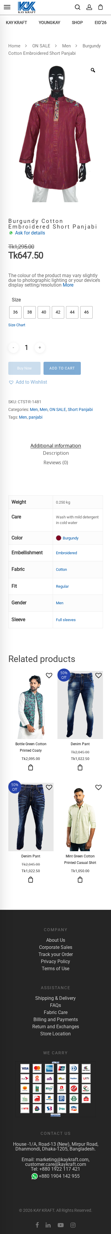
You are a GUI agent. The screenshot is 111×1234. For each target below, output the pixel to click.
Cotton (61, 569)
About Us (55, 940)
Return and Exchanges (55, 1026)
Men (66, 46)
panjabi (35, 417)
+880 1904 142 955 (59, 1176)
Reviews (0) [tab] (56, 462)
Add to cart (62, 368)
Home (14, 46)
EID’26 (101, 22)
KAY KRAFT (16, 22)
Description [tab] (56, 453)
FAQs (55, 1005)
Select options (31, 767)
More (68, 285)
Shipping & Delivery (55, 998)
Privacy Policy (55, 961)
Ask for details (30, 233)
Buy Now (24, 368)
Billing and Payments (55, 1019)
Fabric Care (55, 1012)
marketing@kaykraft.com (62, 1159)
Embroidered (66, 553)
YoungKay (49, 22)
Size (16, 300)
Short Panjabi (80, 409)
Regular (62, 586)
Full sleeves (66, 620)
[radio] (15, 312)
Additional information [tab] (55, 445)
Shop (77, 22)
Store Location (55, 1033)
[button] (27, 382)
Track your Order (55, 954)
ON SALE (41, 46)
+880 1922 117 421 (59, 1169)
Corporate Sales (55, 947)
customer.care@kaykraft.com (55, 1164)
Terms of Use (55, 968)
